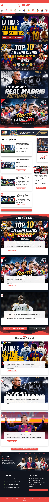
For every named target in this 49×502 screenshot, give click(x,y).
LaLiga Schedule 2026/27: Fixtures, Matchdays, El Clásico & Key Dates (40, 177)
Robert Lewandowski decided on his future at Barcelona (21, 434)
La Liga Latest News (11, 478)
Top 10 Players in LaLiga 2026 (14, 279)
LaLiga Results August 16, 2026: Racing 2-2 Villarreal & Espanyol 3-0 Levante (22, 177)
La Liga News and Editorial (13, 487)
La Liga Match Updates (12, 484)
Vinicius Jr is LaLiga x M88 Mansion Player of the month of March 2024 (23, 315)
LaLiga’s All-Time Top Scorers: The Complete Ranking (20, 364)
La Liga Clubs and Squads (13, 481)
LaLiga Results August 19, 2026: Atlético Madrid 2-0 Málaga (22, 161)
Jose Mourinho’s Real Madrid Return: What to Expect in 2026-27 (23, 399)
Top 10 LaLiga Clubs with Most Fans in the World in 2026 (21, 244)
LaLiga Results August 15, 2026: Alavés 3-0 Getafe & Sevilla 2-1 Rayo (22, 195)
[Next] (46, 11)
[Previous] (2, 11)
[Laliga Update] (24, 5)
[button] (2, 5)
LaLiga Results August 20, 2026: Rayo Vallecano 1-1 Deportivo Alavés (22, 145)
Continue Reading (21, 170)
